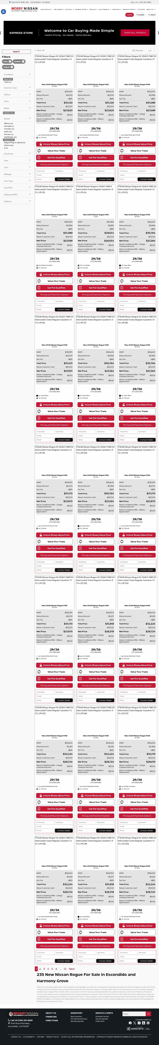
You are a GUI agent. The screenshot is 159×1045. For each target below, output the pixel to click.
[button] (3, 11)
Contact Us (16, 1037)
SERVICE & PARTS (104, 1013)
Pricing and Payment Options (54, 164)
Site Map (40, 1037)
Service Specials (102, 1019)
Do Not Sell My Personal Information (78, 1037)
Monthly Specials (77, 1021)
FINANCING (51, 1017)
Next (72, 969)
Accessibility (29, 1037)
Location (141, 15)
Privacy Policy (53, 1037)
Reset (15, 52)
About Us (51, 1013)
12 (65, 969)
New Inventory (76, 1016)
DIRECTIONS (52, 1020)
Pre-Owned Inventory (79, 1019)
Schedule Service (102, 1016)
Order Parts (100, 1021)
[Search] (148, 1013)
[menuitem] (17, 79)
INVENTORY (76, 1013)
